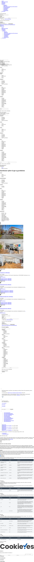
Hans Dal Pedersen (2, 312)
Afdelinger (5, 31)
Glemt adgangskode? (12, 24)
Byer (1, 85)
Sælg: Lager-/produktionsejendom (9, 414)
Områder (1, 96)
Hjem (2, 167)
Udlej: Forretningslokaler (7, 417)
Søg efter (3, 371)
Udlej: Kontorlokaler (7, 416)
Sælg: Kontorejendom (7, 412)
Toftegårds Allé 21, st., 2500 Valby (7, 428)
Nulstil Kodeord (11, 23)
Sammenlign (2, 559)
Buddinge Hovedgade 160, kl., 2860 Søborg (6, 296)
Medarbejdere (5, 5)
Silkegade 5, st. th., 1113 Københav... (7, 430)
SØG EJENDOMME (5, 1)
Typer (1, 67)
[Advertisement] (18, 380)
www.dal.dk (3, 406)
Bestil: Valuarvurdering (7, 419)
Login (1, 16)
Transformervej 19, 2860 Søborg (5, 272)
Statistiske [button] (1, 493)
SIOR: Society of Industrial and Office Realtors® (10, 6)
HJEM (3, 27)
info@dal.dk (3, 404)
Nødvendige (3, 455)
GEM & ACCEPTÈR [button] (3, 541)
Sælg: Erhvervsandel (7, 415)
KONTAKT (3, 11)
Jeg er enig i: (8, 319)
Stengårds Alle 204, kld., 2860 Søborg (5, 284)
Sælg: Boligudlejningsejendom (8, 413)
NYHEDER (3, 3)
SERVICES (3, 2)
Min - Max (1, 163)
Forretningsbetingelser (7, 7)
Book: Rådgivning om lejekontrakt (9, 420)
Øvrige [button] (1, 534)
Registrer (3, 322)
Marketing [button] (1, 514)
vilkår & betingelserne (10, 319)
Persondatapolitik (6, 8)
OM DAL (3, 4)
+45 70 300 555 (4, 403)
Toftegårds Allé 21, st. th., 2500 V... (7, 425)
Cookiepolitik (6, 35)
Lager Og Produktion (3, 178)
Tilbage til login (2, 24)
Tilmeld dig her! (7, 24)
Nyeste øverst (2, 211)
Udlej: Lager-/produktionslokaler (8, 418)
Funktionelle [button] (1, 480)
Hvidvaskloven (6, 9)
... (25, 287)
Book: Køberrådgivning (7, 421)
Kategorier (1, 79)
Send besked (2, 556)
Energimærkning (6, 10)
